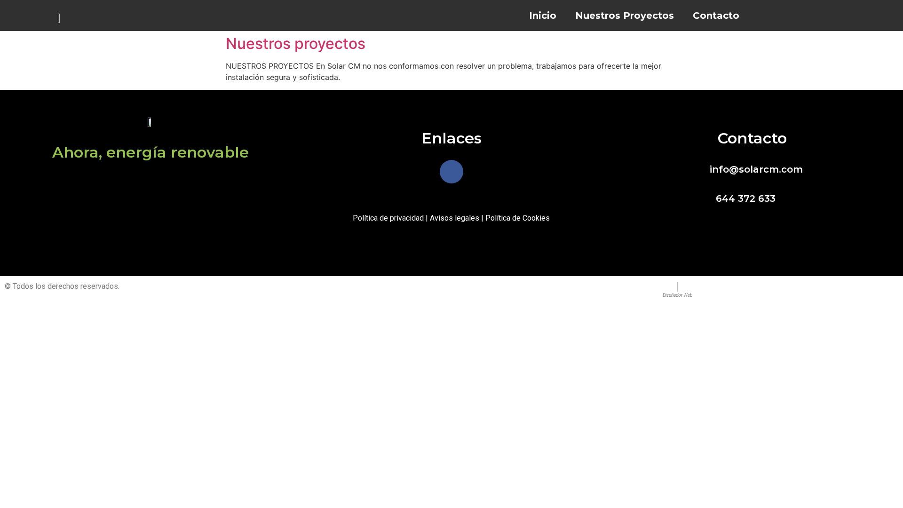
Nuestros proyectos (295, 43)
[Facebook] (451, 171)
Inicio (542, 15)
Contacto (716, 15)
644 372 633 (746, 198)
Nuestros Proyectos (624, 15)
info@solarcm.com (756, 169)
